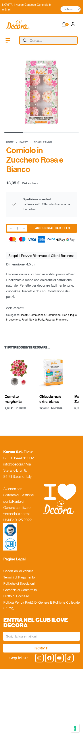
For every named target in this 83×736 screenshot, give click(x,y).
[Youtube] (59, 658)
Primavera (62, 319)
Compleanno (43, 142)
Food (24, 319)
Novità (33, 319)
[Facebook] (49, 658)
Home (10, 142)
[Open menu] (7, 40)
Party (23, 142)
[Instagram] (39, 658)
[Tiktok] (69, 658)
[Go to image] (13, 132)
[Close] (76, 40)
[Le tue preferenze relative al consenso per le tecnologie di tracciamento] (75, 728)
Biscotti (23, 315)
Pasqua (50, 319)
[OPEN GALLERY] (41, 91)
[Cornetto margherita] (19, 372)
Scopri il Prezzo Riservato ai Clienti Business (41, 256)
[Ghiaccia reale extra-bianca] (53, 372)
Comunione (53, 315)
